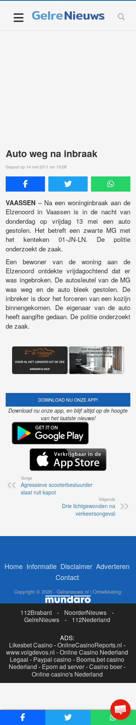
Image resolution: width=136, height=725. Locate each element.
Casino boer (105, 666)
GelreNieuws (41, 619)
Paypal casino (52, 659)
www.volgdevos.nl (30, 652)
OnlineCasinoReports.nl (89, 645)
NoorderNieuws (85, 612)
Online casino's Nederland (67, 674)
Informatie (41, 566)
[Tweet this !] (68, 184)
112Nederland (91, 619)
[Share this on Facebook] (25, 184)
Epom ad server (63, 666)
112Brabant (36, 612)
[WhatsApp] (110, 184)
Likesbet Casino (31, 645)
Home (14, 566)
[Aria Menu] (18, 17)
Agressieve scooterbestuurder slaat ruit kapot (57, 485)
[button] (120, 709)
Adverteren (113, 566)
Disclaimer (76, 566)
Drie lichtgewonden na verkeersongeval (88, 506)
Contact (67, 577)
